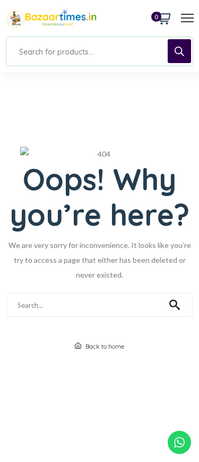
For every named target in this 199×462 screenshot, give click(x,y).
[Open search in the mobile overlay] (99, 51)
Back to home (104, 346)
